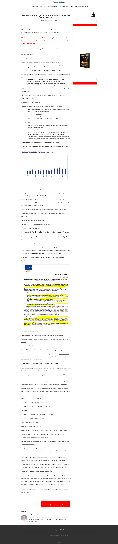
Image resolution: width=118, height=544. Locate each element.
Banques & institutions (66, 6)
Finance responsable (81, 6)
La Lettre (35, 6)
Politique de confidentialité (62, 538)
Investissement (52, 6)
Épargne (42, 6)
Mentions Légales (54, 538)
